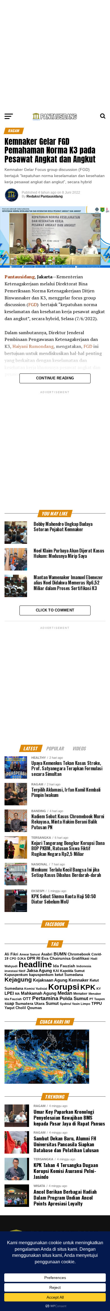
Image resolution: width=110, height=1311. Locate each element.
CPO (13, 958)
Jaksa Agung (39, 970)
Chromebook (79, 954)
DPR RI (33, 958)
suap (9, 1003)
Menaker (80, 994)
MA (17, 993)
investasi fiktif (15, 971)
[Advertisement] (55, 54)
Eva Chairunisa (56, 958)
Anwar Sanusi (29, 954)
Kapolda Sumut (72, 971)
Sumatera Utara (30, 1003)
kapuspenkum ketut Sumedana (56, 975)
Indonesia (83, 966)
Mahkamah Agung (38, 993)
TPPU (96, 1003)
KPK (87, 987)
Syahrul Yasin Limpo (75, 1003)
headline (35, 964)
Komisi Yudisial (35, 988)
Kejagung (18, 979)
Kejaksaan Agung (50, 980)
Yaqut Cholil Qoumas (23, 1008)
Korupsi (63, 986)
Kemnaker (79, 980)
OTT (27, 998)
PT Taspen (97, 999)
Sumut (52, 1003)
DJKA (21, 958)
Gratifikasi (80, 958)
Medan (65, 993)
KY (98, 988)
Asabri (46, 954)
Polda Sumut (74, 998)
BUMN (60, 954)
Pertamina (45, 998)
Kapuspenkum (16, 975)
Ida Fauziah (64, 966)
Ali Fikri (11, 954)
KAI (56, 971)
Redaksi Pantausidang (45, 196)
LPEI (9, 993)
